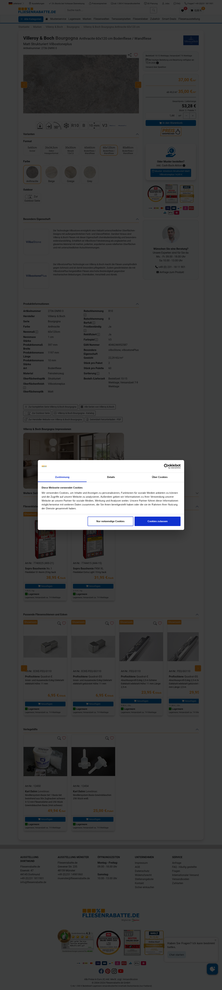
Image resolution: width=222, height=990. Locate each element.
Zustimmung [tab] (62, 477)
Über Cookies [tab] (160, 477)
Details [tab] (111, 477)
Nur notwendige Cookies (110, 521)
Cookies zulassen (158, 521)
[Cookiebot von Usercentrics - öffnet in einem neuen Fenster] (166, 466)
